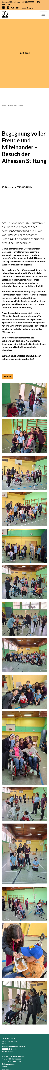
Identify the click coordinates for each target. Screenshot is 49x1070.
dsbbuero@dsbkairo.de (11, 2)
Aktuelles (12, 105)
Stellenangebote (8, 1064)
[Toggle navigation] (43, 14)
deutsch (25, 8)
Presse (4, 1066)
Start (4, 105)
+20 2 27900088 (27, 2)
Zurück (7, 376)
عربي (31, 8)
